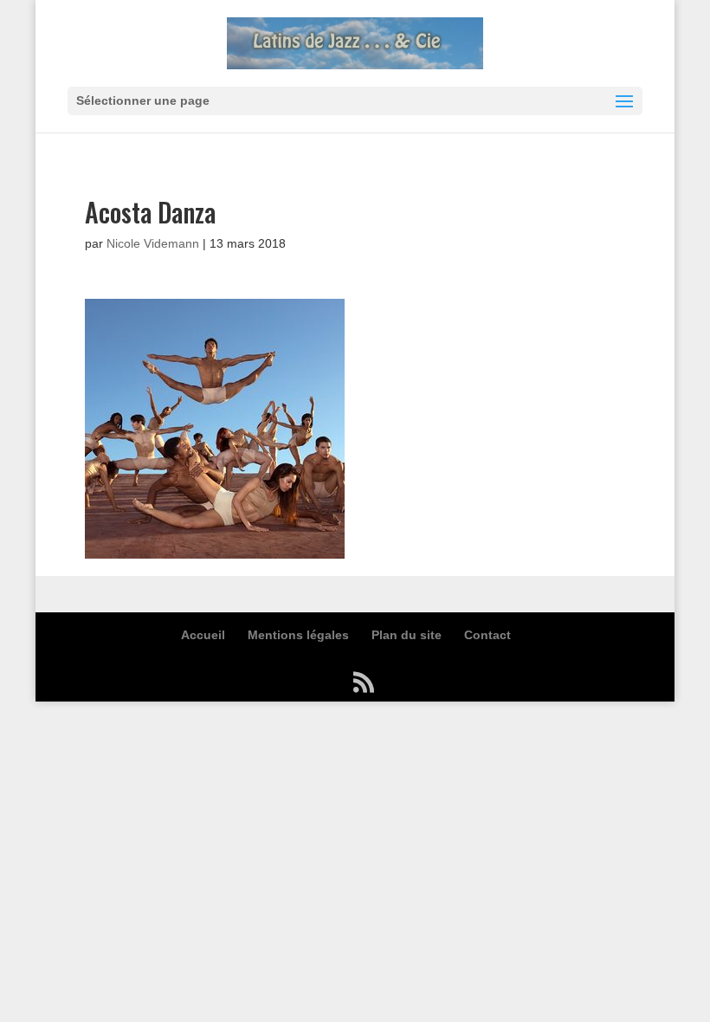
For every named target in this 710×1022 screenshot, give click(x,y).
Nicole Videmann (152, 243)
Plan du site (406, 635)
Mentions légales (298, 635)
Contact (487, 635)
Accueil (203, 635)
